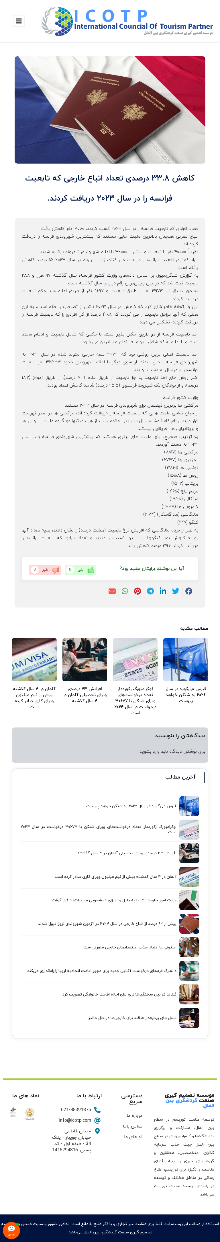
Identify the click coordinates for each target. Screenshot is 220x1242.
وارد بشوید (150, 751)
